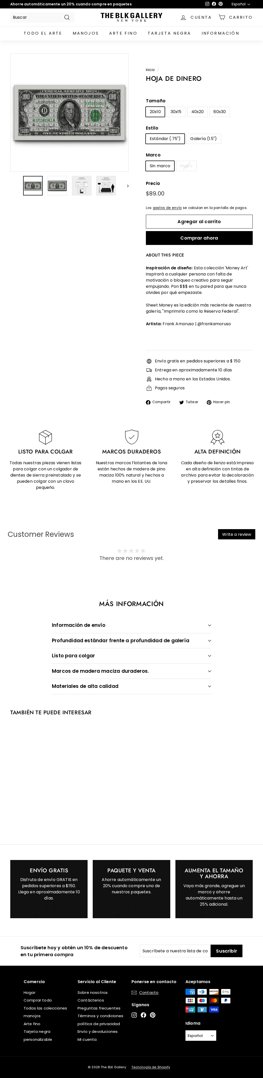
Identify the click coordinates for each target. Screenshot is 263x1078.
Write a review (236, 534)
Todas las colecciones (45, 1008)
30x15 (176, 112)
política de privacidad (99, 1023)
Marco (153, 155)
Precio (153, 183)
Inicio (150, 69)
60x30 (219, 112)
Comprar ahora (199, 238)
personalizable (38, 1039)
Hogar (29, 992)
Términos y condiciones (101, 1015)
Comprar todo (38, 1000)
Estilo (152, 128)
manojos (86, 33)
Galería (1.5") (203, 139)
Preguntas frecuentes (99, 1008)
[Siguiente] (125, 185)
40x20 (197, 112)
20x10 (155, 112)
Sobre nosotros (93, 992)
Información (220, 33)
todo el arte (43, 33)
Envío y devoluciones (98, 1031)
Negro (186, 166)
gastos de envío (167, 207)
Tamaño (155, 101)
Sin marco (160, 166)
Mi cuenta (87, 1039)
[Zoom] (69, 112)
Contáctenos (91, 1000)
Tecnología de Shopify (151, 1067)
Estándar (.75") (165, 139)
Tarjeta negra (169, 33)
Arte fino (123, 33)
